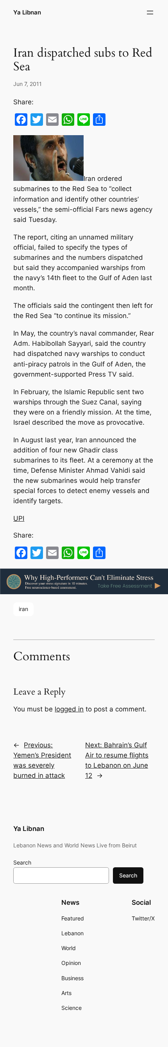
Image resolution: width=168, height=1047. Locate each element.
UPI (18, 518)
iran (23, 609)
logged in (69, 709)
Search (22, 862)
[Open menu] (150, 12)
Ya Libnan (27, 12)
